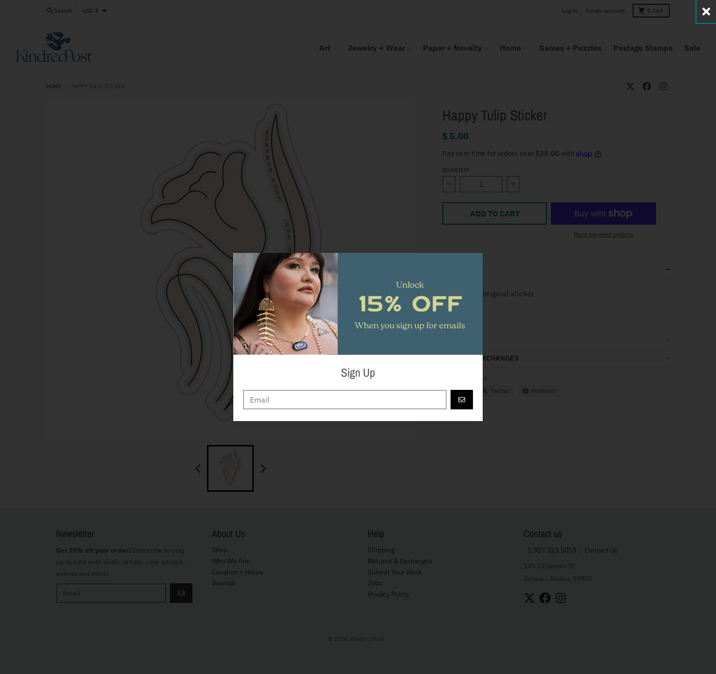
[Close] (706, 11)
